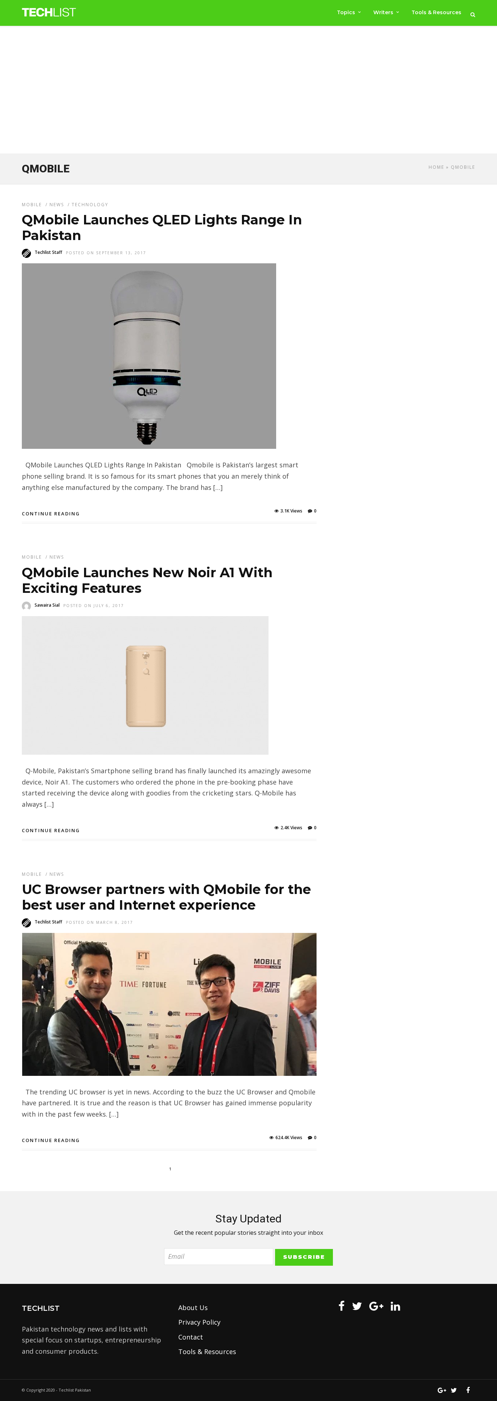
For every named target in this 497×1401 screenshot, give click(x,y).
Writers (383, 12)
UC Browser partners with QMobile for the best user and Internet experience (166, 897)
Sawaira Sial (47, 605)
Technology (90, 204)
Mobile (32, 204)
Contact (190, 1337)
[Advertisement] (248, 91)
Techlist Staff (48, 252)
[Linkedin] (395, 1306)
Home (436, 167)
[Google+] (376, 1306)
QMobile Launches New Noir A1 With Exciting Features (147, 580)
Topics (346, 12)
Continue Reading (51, 513)
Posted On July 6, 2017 (93, 605)
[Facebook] (341, 1306)
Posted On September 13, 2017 (106, 252)
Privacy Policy (199, 1322)
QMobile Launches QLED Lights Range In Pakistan (162, 227)
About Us (193, 1307)
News (56, 204)
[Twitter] (357, 1306)
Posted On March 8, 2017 (99, 922)
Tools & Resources (436, 12)
